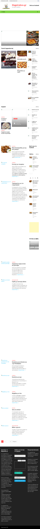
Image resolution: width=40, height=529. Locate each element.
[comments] (35, 178)
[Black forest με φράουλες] (8, 63)
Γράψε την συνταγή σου (17, 458)
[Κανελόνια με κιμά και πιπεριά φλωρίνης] (29, 135)
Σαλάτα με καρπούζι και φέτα (35, 158)
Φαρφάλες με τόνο (17, 393)
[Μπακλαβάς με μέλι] (22, 53)
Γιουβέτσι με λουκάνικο (34, 122)
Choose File (18, 472)
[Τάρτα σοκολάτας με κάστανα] (29, 91)
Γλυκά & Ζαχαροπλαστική (7, 48)
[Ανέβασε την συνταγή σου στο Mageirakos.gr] (32, 34)
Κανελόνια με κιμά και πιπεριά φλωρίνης (35, 137)
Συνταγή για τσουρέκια (3, 119)
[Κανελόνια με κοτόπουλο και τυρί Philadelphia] (19, 121)
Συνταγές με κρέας (33, 238)
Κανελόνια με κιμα (35, 109)
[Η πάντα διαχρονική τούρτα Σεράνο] (29, 59)
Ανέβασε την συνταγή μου (20, 480)
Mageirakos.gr (19, 5)
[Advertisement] (20, 21)
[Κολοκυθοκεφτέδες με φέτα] (30, 196)
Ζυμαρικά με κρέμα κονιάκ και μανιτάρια (5, 132)
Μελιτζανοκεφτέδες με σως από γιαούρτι (36, 182)
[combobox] (20, 478)
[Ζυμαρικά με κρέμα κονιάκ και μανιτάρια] (6, 125)
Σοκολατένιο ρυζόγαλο (34, 67)
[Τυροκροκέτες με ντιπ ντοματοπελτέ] (13, 38)
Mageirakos (7, 64)
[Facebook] (38, 0)
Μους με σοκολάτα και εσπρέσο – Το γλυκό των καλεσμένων (34, 75)
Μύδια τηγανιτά (16, 427)
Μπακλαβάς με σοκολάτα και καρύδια (34, 84)
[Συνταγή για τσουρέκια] (6, 112)
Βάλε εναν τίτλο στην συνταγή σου (19, 454)
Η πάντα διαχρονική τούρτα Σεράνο (35, 60)
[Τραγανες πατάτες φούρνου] (30, 203)
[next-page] (32, 173)
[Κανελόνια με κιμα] (29, 109)
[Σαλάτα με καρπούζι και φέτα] (30, 157)
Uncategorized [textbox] (17, 477)
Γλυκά (4, 61)
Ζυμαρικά (3, 106)
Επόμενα (14, 441)
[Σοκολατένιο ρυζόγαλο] (29, 66)
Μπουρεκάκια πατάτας (35, 213)
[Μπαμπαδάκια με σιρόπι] (22, 65)
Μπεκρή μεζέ (35, 189)
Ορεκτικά (13, 146)
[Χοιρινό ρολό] (31, 247)
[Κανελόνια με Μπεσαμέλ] (32, 42)
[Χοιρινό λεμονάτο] (36, 247)
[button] (2, 38)
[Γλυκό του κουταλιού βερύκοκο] (29, 51)
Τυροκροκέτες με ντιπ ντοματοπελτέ (17, 184)
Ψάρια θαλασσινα (15, 425)
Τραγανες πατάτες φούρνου (34, 205)
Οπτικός (19, 460)
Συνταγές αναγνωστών (13, 0)
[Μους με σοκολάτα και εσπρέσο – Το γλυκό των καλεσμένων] (29, 73)
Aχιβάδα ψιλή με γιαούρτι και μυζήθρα (35, 129)
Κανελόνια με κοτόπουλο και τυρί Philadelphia (19, 362)
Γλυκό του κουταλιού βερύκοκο (34, 52)
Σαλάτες (31, 154)
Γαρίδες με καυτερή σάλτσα (19, 281)
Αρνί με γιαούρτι (16, 409)
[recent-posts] (33, 178)
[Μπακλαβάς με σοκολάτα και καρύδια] (29, 83)
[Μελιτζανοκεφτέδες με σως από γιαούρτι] (30, 181)
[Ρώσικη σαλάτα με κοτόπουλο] (30, 165)
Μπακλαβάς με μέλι (21, 59)
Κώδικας (23, 460)
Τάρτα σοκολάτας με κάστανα (35, 91)
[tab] (30, 178)
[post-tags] (37, 178)
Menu (4, 11)
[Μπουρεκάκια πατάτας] (30, 212)
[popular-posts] (30, 178)
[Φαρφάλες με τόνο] (29, 115)
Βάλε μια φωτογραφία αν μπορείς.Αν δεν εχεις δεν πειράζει (19, 471)
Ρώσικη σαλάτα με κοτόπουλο (36, 166)
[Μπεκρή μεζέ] (30, 189)
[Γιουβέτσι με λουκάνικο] (29, 121)
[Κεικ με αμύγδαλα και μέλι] (29, 97)
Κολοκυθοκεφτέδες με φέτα (36, 197)
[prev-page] (30, 173)
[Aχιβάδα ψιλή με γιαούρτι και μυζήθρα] (29, 128)
